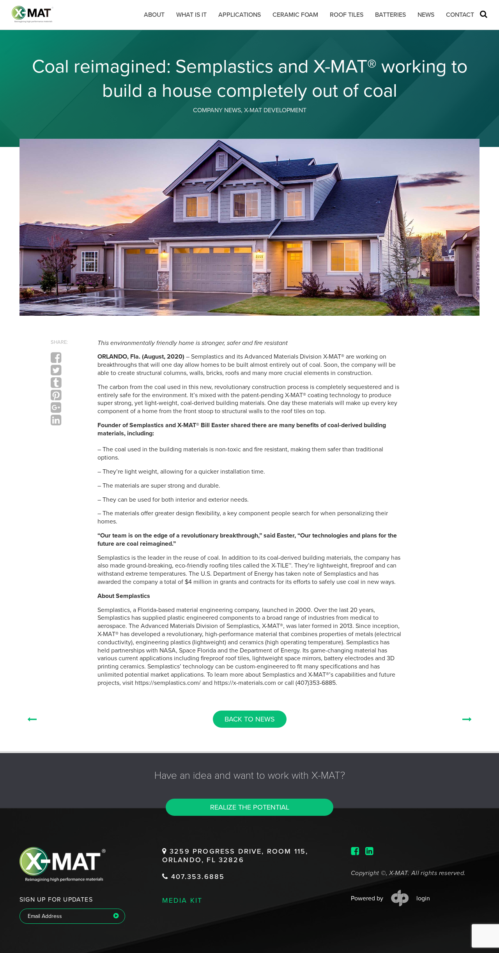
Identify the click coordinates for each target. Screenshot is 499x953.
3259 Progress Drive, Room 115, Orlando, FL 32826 (235, 856)
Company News (217, 110)
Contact (460, 15)
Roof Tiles (346, 15)
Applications (239, 15)
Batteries (390, 15)
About (154, 15)
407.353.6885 (196, 876)
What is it (191, 15)
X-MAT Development (275, 110)
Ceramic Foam (295, 15)
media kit (182, 900)
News (426, 15)
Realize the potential (249, 807)
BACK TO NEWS (250, 719)
